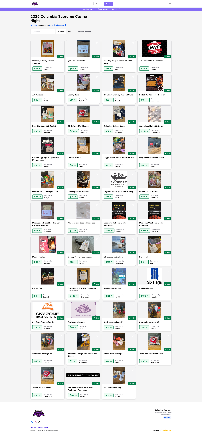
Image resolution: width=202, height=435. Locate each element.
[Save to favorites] (61, 43)
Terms (46, 427)
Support (33, 427)
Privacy (40, 427)
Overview (99, 4)
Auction (108, 4)
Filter (62, 31)
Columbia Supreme (56, 25)
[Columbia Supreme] (35, 3)
